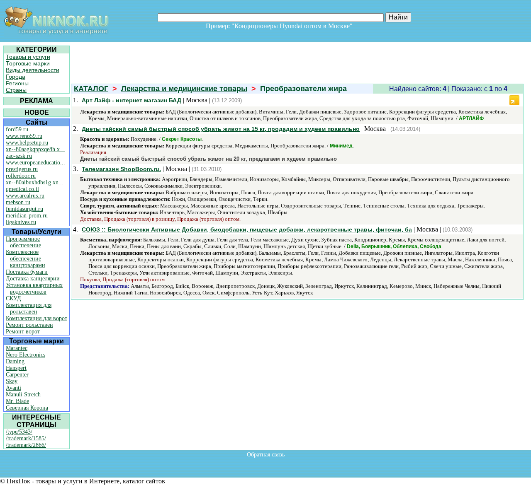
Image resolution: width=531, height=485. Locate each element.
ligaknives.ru (21, 222)
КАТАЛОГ (91, 88)
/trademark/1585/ (26, 438)
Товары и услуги (28, 56)
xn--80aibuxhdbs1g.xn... (34, 182)
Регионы (17, 83)
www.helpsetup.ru (27, 143)
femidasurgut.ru (24, 209)
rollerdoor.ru (21, 176)
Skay (11, 381)
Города (15, 76)
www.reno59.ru (24, 136)
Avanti (13, 388)
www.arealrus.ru (25, 196)
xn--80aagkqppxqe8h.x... (35, 149)
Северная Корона (27, 408)
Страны (16, 90)
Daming (15, 361)
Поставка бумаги (27, 272)
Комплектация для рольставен (28, 308)
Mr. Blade (17, 401)
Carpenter (17, 375)
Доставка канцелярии (33, 278)
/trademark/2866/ (26, 445)
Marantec (16, 348)
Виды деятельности (32, 70)
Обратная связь (266, 454)
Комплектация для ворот (36, 318)
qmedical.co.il (22, 189)
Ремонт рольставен (29, 325)
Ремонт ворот (23, 331)
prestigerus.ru (22, 169)
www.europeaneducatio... (35, 162)
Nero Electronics (25, 355)
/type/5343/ (19, 432)
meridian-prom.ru (27, 215)
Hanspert (16, 368)
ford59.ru (17, 129)
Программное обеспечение (23, 242)
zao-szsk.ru (19, 156)
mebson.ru (18, 202)
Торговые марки (28, 63)
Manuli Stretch (23, 394)
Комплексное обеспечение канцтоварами (25, 258)
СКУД (13, 298)
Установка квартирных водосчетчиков (34, 288)
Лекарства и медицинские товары (184, 88)
